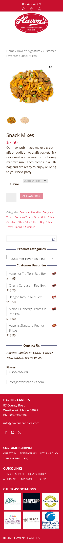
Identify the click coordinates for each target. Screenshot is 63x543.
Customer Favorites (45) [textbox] (30, 259)
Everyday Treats (24, 217)
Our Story (9, 453)
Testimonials (28, 453)
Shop (42, 479)
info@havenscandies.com (26, 382)
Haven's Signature (28, 51)
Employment (28, 479)
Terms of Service (13, 474)
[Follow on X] (19, 432)
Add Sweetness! (31, 195)
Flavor (14, 184)
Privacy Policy (37, 474)
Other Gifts (40, 217)
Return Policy (49, 453)
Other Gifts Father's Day (30, 222)
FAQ (26, 458)
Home (10, 51)
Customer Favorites (30, 212)
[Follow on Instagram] (12, 432)
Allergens (9, 479)
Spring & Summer (25, 227)
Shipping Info (11, 458)
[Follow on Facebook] (6, 432)
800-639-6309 (31, 4)
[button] (51, 67)
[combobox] (31, 257)
